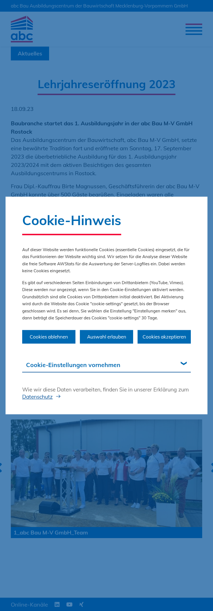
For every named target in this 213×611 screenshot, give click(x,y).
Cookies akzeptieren (164, 337)
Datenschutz (37, 396)
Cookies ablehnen (49, 337)
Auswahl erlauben (106, 337)
